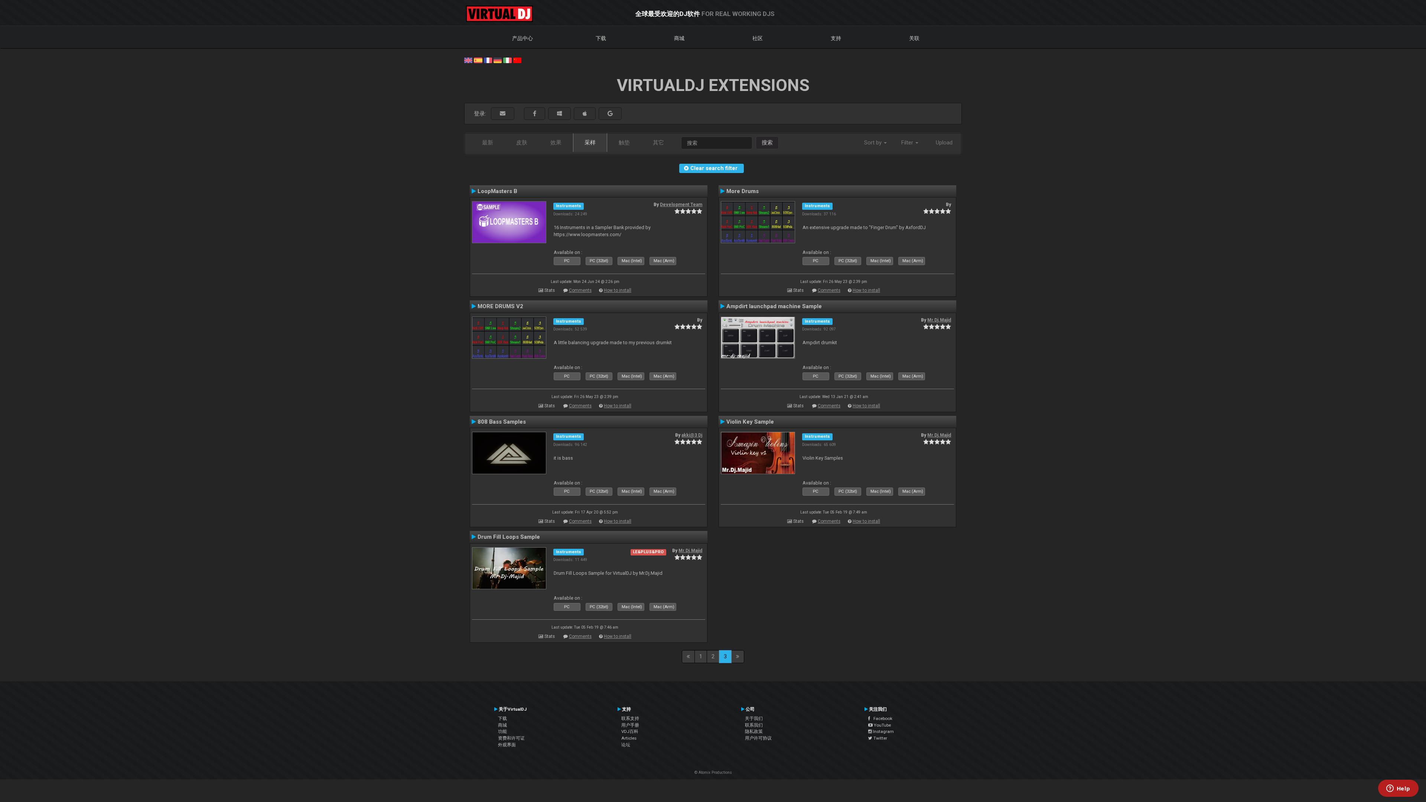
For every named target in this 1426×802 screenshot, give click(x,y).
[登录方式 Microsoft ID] (559, 113)
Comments (580, 290)
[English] (468, 59)
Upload (944, 142)
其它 (658, 142)
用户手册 (630, 725)
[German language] (498, 59)
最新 (487, 142)
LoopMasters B (497, 191)
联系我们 (754, 725)
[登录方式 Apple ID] (585, 113)
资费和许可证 (511, 738)
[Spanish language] (478, 59)
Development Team (681, 204)
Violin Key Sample (750, 421)
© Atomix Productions (713, 772)
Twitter (879, 738)
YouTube (882, 725)
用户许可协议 (758, 738)
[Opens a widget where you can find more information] (1398, 789)
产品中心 (522, 38)
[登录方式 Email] (502, 113)
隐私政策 (754, 731)
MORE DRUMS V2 (500, 306)
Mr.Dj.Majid (939, 320)
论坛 (625, 744)
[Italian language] (507, 59)
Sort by (873, 142)
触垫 (624, 142)
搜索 (767, 142)
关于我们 (754, 718)
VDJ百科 (629, 731)
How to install (617, 290)
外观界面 (507, 744)
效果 (555, 142)
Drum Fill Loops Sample (509, 537)
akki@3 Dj (691, 435)
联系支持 (630, 718)
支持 (836, 38)
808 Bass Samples (502, 421)
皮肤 (521, 142)
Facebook (881, 718)
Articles (629, 738)
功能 (502, 731)
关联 (914, 38)
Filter (908, 142)
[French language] (488, 59)
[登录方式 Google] (610, 113)
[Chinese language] (517, 59)
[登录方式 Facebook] (534, 113)
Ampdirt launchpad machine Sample (774, 306)
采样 (590, 142)
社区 (757, 38)
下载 (601, 38)
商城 (679, 38)
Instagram (883, 731)
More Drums (742, 191)
